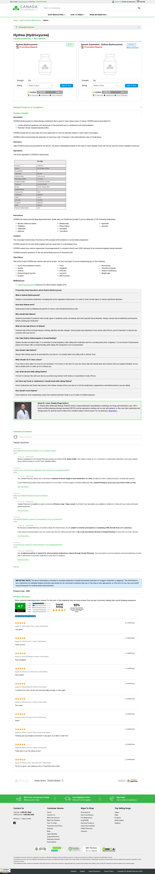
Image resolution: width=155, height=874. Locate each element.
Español (73, 871)
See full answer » (23, 487)
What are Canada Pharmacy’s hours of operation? (30, 495)
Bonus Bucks (51, 842)
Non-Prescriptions (87, 815)
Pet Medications (86, 818)
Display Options (40, 781)
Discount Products (87, 823)
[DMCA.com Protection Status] (109, 849)
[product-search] (139, 8)
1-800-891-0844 (25, 812)
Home (15, 20)
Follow (15, 453)
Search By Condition (88, 826)
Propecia (118, 818)
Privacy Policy (109, 871)
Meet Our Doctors (53, 818)
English (82, 871)
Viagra (117, 812)
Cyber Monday (52, 834)
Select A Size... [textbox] (34, 86)
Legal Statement (94, 871)
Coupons (84, 831)
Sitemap (50, 828)
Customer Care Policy (54, 826)
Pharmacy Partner (53, 839)
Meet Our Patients (53, 820)
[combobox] (40, 85)
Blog (48, 831)
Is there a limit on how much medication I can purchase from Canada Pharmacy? (41, 470)
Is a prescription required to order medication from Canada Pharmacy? (38, 545)
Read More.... (113, 411)
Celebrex (118, 823)
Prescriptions (85, 812)
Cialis (116, 815)
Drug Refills (85, 820)
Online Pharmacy (86, 828)
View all (16, 567)
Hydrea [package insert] (26, 285)
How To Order (52, 823)
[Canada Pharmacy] (26, 8)
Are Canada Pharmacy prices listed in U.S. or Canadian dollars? (35, 451)
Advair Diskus (119, 820)
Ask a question (40, 38)
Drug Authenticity (53, 837)
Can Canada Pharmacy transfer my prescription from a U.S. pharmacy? (38, 519)
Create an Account (128, 2)
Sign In (117, 2)
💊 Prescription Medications (30, 20)
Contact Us (51, 815)
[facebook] (14, 822)
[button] (5, 871)
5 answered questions (22, 38)
